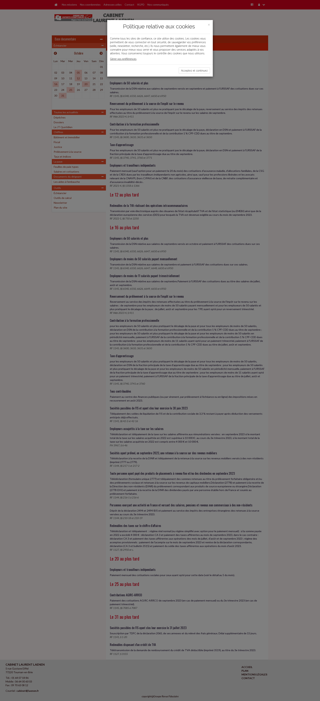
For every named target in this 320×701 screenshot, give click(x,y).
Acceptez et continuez (194, 70)
